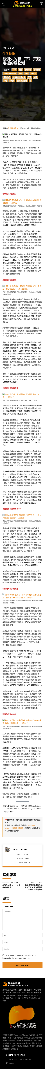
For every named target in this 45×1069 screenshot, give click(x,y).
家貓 (20, 73)
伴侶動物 (8, 53)
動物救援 (28, 70)
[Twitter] (6, 1063)
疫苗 (29, 77)
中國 (20, 70)
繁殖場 (12, 81)
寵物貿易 (7, 77)
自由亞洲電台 (22, 81)
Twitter (12, 1063)
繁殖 (5, 81)
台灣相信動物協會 (10, 73)
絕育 (35, 77)
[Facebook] (6, 1059)
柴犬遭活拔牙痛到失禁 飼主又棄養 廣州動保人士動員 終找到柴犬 (33, 887)
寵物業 (33, 73)
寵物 (26, 73)
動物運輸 (37, 70)
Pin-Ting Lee (21, 849)
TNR (14, 70)
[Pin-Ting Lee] (8, 849)
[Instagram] (20, 1059)
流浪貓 (15, 77)
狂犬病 (22, 77)
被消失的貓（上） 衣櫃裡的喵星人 (11, 886)
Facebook (13, 1059)
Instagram (27, 1059)
